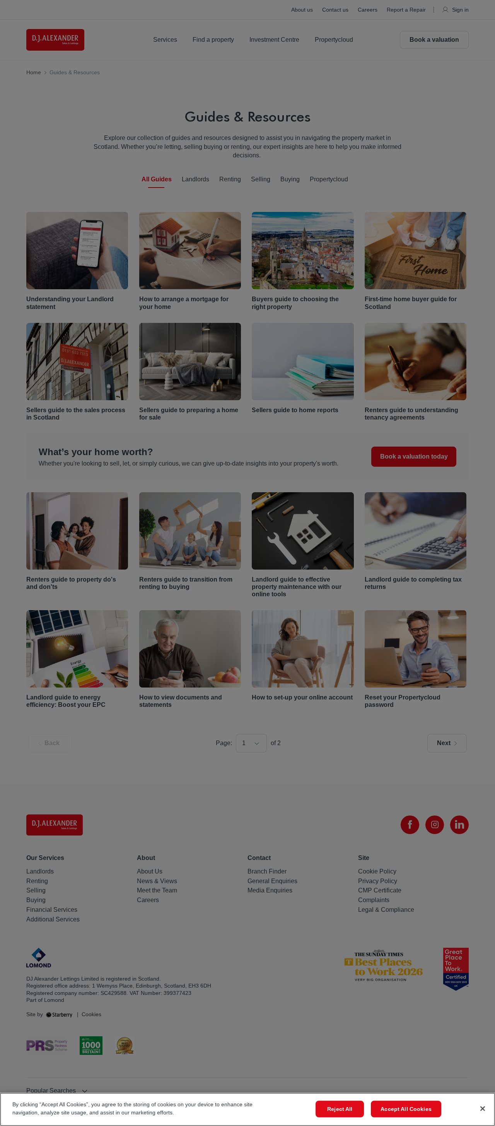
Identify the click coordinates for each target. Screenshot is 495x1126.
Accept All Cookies (406, 1109)
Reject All (339, 1109)
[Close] (482, 1108)
